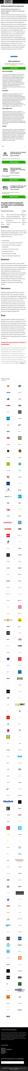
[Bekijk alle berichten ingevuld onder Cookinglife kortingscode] (8, 522)
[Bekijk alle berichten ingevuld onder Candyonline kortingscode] (19, 503)
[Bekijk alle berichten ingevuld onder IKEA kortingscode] (19, 678)
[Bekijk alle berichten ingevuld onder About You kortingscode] (19, 386)
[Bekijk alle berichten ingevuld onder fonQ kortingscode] (8, 613)
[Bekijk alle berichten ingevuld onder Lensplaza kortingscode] (19, 730)
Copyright (3, 1050)
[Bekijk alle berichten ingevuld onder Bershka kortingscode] (19, 444)
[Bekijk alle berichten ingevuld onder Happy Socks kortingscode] (8, 652)
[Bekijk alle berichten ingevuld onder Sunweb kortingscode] (8, 912)
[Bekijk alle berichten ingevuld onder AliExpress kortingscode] (8, 412)
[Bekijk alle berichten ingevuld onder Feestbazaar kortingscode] (8, 600)
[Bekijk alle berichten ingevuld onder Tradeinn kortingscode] (19, 945)
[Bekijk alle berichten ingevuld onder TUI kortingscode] (8, 951)
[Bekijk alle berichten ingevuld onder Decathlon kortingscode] (19, 548)
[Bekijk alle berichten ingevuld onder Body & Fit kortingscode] (8, 470)
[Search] (26, 2)
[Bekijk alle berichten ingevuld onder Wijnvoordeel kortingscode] (8, 990)
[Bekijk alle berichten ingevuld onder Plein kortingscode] (19, 828)
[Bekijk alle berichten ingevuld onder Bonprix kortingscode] (8, 477)
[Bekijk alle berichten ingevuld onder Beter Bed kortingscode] (19, 451)
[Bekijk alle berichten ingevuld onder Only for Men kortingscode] (8, 808)
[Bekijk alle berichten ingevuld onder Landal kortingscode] (8, 724)
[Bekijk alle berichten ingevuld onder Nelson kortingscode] (19, 782)
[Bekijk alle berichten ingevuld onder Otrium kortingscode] (8, 815)
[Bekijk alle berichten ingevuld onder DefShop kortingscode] (8, 555)
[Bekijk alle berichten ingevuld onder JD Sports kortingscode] (8, 691)
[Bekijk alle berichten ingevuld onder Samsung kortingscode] (8, 860)
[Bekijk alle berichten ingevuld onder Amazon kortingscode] (8, 425)
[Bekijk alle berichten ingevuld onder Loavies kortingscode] (19, 737)
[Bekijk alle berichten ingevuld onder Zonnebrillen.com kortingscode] (8, 1016)
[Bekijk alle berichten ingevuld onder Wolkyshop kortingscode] (19, 990)
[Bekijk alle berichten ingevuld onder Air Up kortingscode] (19, 399)
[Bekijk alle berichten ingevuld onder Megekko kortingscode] (19, 763)
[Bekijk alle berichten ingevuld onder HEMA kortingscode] (19, 659)
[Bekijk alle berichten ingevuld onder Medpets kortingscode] (8, 763)
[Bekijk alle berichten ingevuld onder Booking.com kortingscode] (8, 483)
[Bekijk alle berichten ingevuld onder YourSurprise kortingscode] (8, 1003)
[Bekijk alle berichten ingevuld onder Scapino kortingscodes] (8, 867)
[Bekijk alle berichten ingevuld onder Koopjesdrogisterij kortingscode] (19, 711)
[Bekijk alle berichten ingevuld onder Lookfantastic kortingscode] (8, 743)
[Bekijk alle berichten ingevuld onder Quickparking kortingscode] (8, 841)
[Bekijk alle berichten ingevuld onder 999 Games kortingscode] (8, 386)
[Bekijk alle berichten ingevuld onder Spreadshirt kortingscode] (19, 899)
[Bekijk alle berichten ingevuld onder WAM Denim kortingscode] (8, 977)
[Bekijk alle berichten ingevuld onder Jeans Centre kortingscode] (19, 691)
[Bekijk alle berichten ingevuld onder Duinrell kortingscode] (8, 568)
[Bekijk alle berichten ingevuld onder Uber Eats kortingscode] (19, 951)
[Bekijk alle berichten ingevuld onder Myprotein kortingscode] (19, 776)
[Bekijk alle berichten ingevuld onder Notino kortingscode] (19, 795)
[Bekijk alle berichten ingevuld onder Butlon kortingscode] (19, 496)
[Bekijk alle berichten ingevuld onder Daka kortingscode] (8, 535)
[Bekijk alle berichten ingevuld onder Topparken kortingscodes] (8, 945)
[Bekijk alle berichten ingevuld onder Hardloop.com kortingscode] (19, 652)
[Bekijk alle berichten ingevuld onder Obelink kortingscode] (8, 802)
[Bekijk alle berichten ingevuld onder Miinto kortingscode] (8, 769)
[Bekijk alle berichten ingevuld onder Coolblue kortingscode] (19, 522)
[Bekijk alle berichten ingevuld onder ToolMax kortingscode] (8, 938)
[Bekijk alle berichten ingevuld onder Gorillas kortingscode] (8, 633)
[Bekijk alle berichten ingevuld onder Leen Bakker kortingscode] (8, 730)
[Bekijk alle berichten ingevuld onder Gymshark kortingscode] (8, 639)
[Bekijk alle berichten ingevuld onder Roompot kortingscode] (19, 847)
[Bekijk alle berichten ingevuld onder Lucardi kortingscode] (19, 743)
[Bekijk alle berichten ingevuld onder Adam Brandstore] (19, 392)
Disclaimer (3, 1048)
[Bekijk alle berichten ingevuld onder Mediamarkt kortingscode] (8, 756)
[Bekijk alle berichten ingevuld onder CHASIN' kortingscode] (8, 516)
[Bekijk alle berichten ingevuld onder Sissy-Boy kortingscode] (19, 880)
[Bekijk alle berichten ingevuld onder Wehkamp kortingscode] (8, 984)
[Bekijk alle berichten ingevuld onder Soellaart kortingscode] (19, 893)
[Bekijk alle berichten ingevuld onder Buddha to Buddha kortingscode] (8, 490)
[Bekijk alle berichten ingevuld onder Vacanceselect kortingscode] (8, 958)
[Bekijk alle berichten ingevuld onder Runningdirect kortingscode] (8, 854)
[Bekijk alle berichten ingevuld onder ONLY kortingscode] (19, 808)
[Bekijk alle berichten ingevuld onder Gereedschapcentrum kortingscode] (8, 626)
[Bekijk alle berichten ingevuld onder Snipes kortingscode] (19, 886)
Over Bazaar (3, 1051)
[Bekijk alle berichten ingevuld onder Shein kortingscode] (19, 873)
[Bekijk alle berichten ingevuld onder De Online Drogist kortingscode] (19, 542)
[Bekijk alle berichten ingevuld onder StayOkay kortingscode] (8, 906)
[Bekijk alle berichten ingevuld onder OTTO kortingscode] (19, 815)
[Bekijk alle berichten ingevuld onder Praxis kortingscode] (8, 834)
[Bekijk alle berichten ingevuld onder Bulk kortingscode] (19, 490)
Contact (3, 1053)
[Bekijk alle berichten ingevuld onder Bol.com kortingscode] (19, 470)
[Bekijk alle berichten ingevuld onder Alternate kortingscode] (19, 418)
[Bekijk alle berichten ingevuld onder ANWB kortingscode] (19, 425)
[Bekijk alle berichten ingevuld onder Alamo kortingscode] (19, 405)
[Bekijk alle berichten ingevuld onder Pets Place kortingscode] (8, 828)
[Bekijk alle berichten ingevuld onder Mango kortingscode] (19, 750)
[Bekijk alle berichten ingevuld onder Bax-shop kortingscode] (8, 438)
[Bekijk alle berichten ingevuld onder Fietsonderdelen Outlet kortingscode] (19, 600)
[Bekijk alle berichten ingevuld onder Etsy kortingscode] (19, 587)
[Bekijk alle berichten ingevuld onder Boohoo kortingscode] (19, 477)
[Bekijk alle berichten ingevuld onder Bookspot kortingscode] (19, 483)
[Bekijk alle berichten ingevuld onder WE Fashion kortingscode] (19, 977)
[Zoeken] (25, 1062)
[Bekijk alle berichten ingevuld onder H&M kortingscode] (19, 639)
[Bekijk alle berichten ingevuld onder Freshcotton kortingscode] (19, 613)
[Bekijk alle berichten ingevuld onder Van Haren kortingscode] (19, 958)
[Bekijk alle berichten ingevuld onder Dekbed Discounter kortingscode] (19, 555)
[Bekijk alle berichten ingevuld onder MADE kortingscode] (8, 750)
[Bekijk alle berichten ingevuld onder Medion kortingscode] (19, 756)
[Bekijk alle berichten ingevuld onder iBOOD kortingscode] (8, 678)
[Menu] (1, 2)
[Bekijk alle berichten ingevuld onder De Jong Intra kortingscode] (8, 542)
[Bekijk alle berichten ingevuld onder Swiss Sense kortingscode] (19, 919)
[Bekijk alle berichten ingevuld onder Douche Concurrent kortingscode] (8, 561)
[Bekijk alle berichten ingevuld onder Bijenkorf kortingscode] (19, 457)
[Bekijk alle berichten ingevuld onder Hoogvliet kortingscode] (8, 672)
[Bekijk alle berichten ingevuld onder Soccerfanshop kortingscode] (8, 893)
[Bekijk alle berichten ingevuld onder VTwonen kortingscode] (19, 971)
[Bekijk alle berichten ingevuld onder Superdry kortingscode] (19, 912)
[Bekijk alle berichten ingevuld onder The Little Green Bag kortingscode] (8, 932)
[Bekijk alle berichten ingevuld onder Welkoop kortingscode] (19, 984)
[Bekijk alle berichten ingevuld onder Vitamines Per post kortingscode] (19, 964)
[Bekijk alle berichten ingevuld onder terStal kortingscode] (19, 925)
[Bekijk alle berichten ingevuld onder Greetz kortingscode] (19, 633)
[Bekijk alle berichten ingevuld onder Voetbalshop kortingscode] (8, 971)
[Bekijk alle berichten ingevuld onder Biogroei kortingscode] (8, 464)
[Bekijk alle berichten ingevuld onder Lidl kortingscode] (8, 737)
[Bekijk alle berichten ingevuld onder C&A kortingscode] (8, 503)
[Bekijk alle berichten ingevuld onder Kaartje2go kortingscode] (8, 704)
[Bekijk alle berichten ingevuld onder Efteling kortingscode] (19, 574)
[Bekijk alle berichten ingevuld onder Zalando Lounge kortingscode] (8, 1009)
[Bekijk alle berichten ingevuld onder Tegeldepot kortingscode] (8, 925)
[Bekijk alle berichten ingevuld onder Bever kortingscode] (8, 457)
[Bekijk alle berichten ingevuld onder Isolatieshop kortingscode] (19, 685)
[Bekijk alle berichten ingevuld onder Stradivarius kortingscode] (19, 906)
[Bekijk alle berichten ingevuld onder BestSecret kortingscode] (8, 451)
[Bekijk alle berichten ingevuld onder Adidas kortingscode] (8, 399)
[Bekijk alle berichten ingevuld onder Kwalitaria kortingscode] (8, 717)
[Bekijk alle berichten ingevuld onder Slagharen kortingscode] (8, 886)
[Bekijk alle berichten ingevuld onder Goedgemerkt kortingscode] (19, 626)
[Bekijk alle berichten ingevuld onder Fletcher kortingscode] (8, 607)
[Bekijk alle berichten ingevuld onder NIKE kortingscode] (8, 789)
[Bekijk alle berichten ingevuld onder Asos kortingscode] (8, 431)
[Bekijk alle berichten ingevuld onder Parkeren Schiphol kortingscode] (8, 821)
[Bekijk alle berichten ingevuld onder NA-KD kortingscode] (8, 782)
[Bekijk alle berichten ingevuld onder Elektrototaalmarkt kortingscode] (8, 581)
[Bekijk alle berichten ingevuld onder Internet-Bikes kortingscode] (8, 685)
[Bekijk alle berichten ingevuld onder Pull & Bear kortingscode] (19, 834)
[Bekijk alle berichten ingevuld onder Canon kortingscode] (8, 509)
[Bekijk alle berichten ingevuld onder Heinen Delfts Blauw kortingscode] (8, 659)
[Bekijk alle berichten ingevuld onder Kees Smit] (19, 704)
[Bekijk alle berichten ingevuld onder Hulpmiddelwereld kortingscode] (19, 672)
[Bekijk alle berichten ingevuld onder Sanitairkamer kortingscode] (19, 860)
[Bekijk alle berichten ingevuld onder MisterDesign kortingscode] (19, 769)
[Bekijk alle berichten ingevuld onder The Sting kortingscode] (19, 932)
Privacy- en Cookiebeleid (6, 1049)
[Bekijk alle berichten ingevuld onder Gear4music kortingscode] (8, 620)
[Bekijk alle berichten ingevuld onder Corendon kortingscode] (8, 529)
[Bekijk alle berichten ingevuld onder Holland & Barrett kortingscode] (19, 665)
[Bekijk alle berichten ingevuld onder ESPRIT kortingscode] (8, 587)
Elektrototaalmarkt (5, 45)
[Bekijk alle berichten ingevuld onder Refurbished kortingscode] (8, 847)
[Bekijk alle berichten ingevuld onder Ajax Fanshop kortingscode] (8, 405)
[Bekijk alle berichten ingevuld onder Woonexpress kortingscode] (8, 996)
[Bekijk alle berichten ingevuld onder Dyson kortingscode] (19, 568)
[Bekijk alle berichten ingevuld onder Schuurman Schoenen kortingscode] (19, 867)
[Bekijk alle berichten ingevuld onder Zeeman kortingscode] (19, 1009)
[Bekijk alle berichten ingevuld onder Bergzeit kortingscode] (8, 444)
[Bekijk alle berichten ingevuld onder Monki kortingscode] (8, 776)
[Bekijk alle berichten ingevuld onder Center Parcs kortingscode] (19, 509)
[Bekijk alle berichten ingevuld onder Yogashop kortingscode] (19, 996)
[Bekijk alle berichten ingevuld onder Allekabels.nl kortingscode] (19, 412)
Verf (16, 363)
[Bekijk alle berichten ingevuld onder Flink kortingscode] (19, 607)
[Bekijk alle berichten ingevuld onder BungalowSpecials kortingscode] (8, 496)
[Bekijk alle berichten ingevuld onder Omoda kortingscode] (19, 802)
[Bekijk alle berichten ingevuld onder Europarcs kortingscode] (8, 594)
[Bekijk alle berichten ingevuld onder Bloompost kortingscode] (19, 464)
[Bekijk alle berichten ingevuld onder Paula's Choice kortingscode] (19, 821)
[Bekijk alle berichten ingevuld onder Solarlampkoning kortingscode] (8, 899)
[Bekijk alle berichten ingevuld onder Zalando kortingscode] (19, 1003)
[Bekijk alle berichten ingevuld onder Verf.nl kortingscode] (8, 964)
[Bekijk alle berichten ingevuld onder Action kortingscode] (8, 392)
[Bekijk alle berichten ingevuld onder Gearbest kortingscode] (19, 620)
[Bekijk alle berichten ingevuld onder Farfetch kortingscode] (19, 594)
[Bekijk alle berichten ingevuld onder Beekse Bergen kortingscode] (19, 438)
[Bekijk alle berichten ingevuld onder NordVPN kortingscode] (8, 795)
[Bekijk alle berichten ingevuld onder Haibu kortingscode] (19, 646)
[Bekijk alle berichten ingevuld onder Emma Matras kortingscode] (19, 581)
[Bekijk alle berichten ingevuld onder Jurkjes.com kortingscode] (19, 698)
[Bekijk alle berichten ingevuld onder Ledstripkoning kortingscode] (19, 724)
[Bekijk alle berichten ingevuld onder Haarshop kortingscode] (8, 646)
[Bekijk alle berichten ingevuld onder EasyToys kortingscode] (8, 574)
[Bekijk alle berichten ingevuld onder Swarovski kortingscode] (8, 919)
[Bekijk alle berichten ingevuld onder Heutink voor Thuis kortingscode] (8, 665)
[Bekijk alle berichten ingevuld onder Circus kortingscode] (19, 516)
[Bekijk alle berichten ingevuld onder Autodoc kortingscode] (19, 431)
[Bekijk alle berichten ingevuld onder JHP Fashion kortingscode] (8, 698)
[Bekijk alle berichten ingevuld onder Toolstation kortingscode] (19, 938)
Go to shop (14, 68)
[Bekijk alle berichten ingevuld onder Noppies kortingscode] (19, 789)
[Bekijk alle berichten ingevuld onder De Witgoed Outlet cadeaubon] (8, 548)
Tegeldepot (22, 363)
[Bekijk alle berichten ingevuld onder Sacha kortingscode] (19, 854)
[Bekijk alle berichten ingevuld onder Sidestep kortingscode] (8, 880)
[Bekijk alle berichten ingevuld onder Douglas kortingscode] (19, 561)
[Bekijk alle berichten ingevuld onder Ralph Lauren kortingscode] (19, 841)
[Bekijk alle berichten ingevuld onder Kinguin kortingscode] (8, 711)
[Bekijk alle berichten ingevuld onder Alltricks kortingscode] (8, 418)
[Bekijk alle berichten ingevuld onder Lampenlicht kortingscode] (19, 717)
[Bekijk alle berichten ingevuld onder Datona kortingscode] (19, 535)
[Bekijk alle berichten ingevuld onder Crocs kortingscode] (19, 529)
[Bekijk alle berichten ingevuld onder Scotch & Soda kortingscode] (8, 873)
